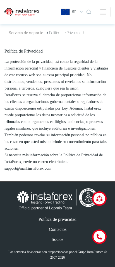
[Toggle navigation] (103, 12)
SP (74, 12)
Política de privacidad (57, 219)
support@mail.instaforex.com (27, 168)
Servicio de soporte (26, 33)
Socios (57, 239)
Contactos (57, 229)
